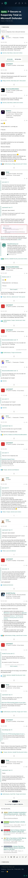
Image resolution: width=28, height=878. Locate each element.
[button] (2, 3)
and (8, 585)
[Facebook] (24, 875)
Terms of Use (10, 869)
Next (14, 801)
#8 (26, 336)
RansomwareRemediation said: (9, 339)
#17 (26, 650)
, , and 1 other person (14, 80)
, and (12, 352)
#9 (26, 367)
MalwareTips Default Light (8, 866)
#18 (26, 691)
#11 (26, 422)
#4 (26, 120)
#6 (26, 273)
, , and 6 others (14, 794)
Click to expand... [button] (14, 289)
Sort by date (10, 59)
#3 (26, 95)
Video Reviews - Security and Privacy (12, 826)
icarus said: (4, 569)
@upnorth (24, 612)
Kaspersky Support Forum (8, 459)
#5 (26, 178)
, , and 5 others (16, 258)
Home (2, 871)
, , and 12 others (16, 635)
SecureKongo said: (6, 729)
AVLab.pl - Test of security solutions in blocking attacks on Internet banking (13, 617)
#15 (26, 565)
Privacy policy (17, 869)
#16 (26, 601)
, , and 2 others (12, 52)
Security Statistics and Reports (11, 818)
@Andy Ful (3, 238)
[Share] (25, 42)
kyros (3, 20)
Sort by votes (18, 59)
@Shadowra (7, 612)
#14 (26, 526)
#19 (26, 726)
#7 (26, 311)
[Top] (5, 871)
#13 (26, 484)
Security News (7, 834)
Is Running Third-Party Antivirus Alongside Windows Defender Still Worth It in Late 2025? (14, 848)
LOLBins (19, 239)
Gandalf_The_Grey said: (7, 653)
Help (23, 869)
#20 (26, 766)
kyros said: (4, 182)
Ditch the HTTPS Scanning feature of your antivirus (14, 702)
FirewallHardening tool (12, 243)
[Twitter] (26, 875)
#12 (26, 449)
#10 (26, 395)
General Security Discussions (10, 842)
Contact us (3, 869)
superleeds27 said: (6, 207)
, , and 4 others (13, 102)
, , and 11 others (16, 164)
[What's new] (22, 3)
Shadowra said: (5, 276)
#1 (26, 42)
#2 (26, 70)
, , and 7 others (15, 711)
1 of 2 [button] (10, 801)
